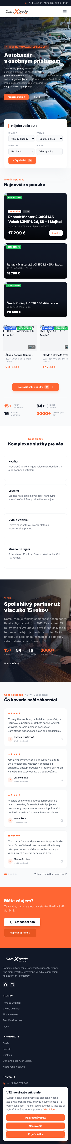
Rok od (40, 146)
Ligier (6, 1026)
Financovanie (10, 1014)
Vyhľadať (23, 160)
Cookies (7, 1054)
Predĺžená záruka (13, 1020)
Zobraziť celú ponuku (33, 386)
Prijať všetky (35, 1134)
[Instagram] (12, 984)
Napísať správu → (20, 932)
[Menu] (64, 11)
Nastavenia (35, 1125)
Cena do (13, 146)
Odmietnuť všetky (35, 1117)
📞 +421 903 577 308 (22, 922)
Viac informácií (51, 1109)
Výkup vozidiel (11, 1008)
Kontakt (37, 97)
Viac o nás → (11, 663)
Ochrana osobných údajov (17, 1060)
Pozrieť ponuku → (16, 97)
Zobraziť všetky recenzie (49, 874)
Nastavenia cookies (14, 1066)
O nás (6, 1043)
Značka (12, 133)
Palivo (40, 133)
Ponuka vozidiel (12, 1002)
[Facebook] (5, 984)
